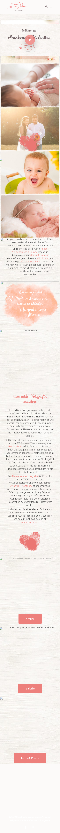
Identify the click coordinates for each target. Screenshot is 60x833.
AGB (12, 799)
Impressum (16, 807)
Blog (12, 775)
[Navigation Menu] (51, 6)
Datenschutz (16, 803)
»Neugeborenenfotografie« (25, 476)
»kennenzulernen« (30, 522)
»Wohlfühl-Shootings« (21, 486)
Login (13, 785)
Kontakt (14, 789)
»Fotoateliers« (15, 446)
